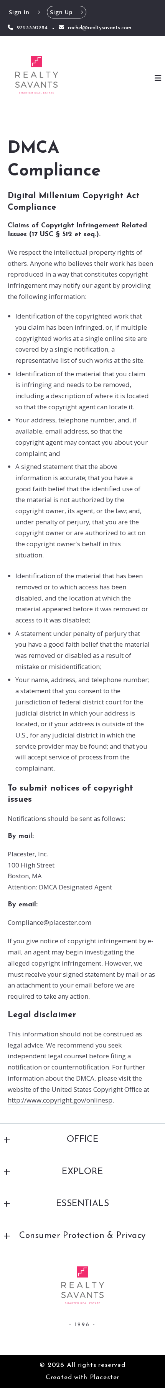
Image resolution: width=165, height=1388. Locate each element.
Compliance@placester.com (49, 922)
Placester (105, 1377)
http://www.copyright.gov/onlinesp (60, 1100)
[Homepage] (36, 78)
